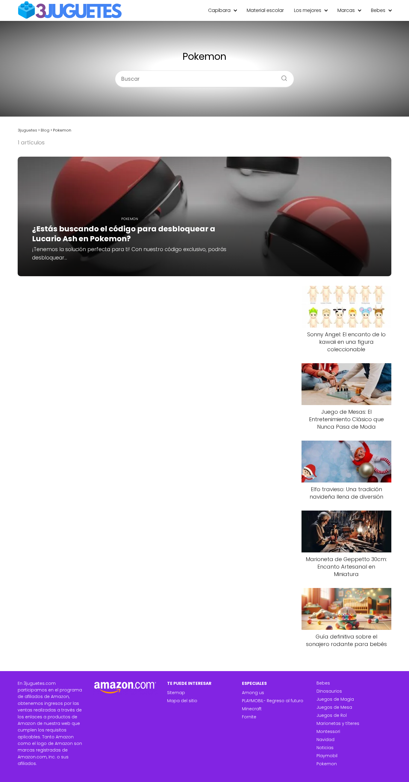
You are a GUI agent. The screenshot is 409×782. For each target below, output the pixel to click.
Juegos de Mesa (334, 707)
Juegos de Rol (331, 715)
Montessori (328, 731)
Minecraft (252, 709)
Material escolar (265, 10)
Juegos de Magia (335, 699)
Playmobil (326, 756)
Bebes (378, 10)
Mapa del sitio (182, 701)
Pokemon (326, 764)
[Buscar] (282, 76)
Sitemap (176, 693)
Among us (253, 693)
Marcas (346, 10)
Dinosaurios (329, 691)
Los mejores (307, 10)
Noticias (325, 748)
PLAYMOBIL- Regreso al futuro (272, 701)
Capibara (219, 10)
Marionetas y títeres (337, 723)
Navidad (325, 740)
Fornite (249, 717)
